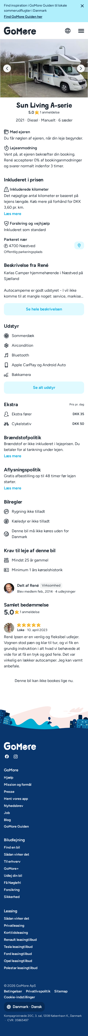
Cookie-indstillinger (19, 997)
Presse (9, 792)
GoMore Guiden (16, 826)
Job (7, 813)
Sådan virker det (16, 854)
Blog (7, 820)
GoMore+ (11, 869)
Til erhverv (12, 861)
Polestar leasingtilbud (20, 968)
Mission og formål (17, 785)
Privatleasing (14, 926)
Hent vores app (16, 799)
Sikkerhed (12, 897)
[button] (82, 11)
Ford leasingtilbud (18, 954)
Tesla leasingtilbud (18, 947)
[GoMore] (20, 30)
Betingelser (13, 991)
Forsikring (12, 890)
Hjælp (8, 777)
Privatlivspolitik (38, 991)
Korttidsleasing (16, 933)
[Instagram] (16, 756)
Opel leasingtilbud (18, 961)
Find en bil (12, 847)
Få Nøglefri (12, 883)
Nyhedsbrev (13, 806)
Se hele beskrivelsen (44, 309)
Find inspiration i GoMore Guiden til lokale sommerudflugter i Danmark (35, 11)
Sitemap (60, 991)
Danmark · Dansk (27, 1006)
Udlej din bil (13, 876)
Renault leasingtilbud (20, 940)
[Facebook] (7, 756)
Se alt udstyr (44, 387)
